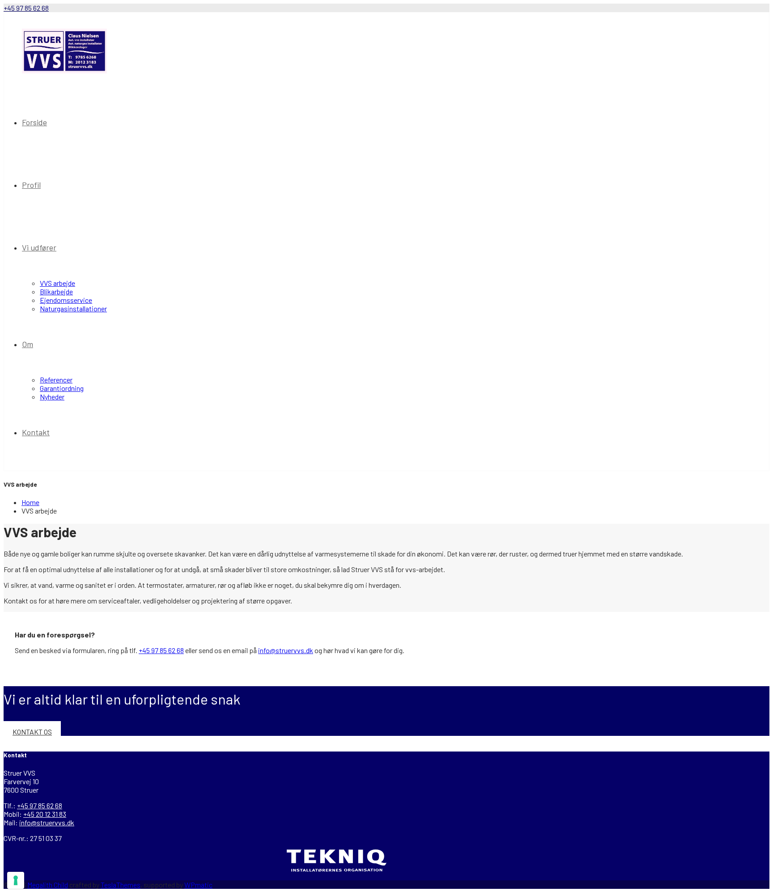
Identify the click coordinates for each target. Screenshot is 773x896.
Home (30, 502)
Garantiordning (62, 388)
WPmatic (198, 884)
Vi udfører (39, 247)
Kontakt (36, 432)
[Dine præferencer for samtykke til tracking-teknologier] (15, 880)
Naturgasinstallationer (73, 308)
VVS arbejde (57, 283)
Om (27, 344)
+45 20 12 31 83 (44, 814)
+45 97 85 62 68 (26, 8)
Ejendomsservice (66, 300)
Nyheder (52, 396)
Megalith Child (47, 884)
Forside (34, 122)
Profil (31, 185)
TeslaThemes (120, 884)
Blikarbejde (56, 291)
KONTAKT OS (32, 731)
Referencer (56, 379)
